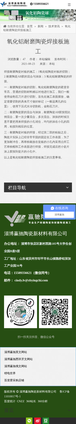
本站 (52, 63)
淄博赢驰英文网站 (15, 352)
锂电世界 (10, 373)
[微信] (29, 421)
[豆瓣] (46, 421)
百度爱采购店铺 (14, 380)
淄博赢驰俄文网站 (15, 366)
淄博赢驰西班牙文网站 (18, 359)
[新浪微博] (37, 421)
